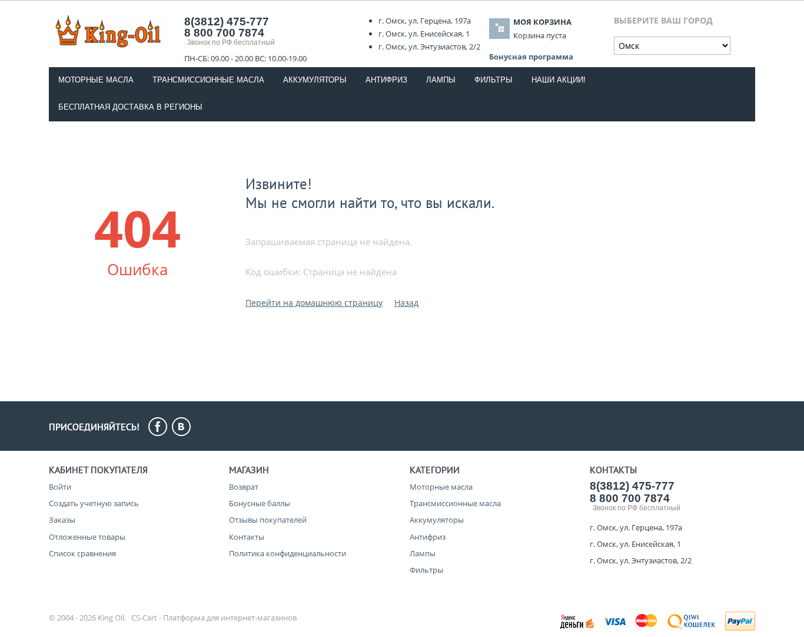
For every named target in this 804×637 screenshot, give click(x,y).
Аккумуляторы (315, 79)
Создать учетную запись (94, 503)
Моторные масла (96, 79)
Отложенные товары (87, 537)
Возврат (243, 486)
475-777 (226, 21)
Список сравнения (82, 553)
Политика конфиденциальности (287, 553)
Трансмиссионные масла (208, 79)
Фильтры (493, 79)
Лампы (441, 79)
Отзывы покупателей (268, 519)
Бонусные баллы (259, 503)
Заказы (62, 519)
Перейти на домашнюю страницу (314, 302)
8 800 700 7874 (224, 33)
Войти (60, 486)
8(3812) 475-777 (632, 486)
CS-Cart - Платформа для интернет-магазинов (214, 617)
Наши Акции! (558, 79)
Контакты (246, 537)
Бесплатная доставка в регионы (130, 107)
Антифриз (386, 79)
